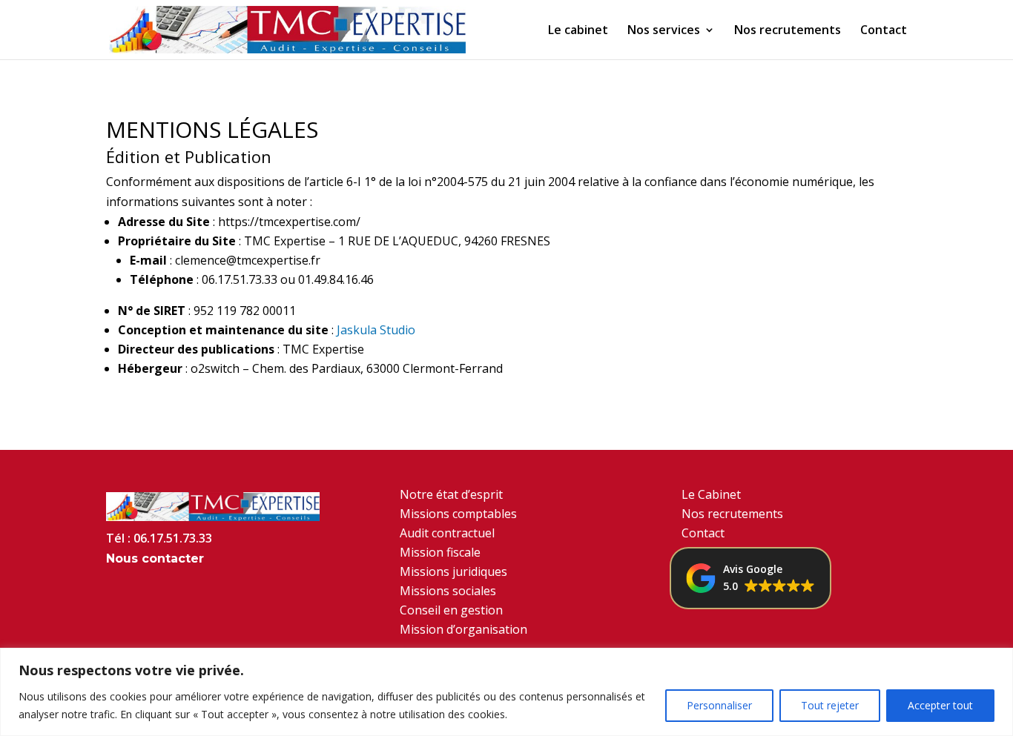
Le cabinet (578, 31)
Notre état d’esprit (451, 494)
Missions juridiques (453, 571)
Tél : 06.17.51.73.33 (159, 538)
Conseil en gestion (451, 610)
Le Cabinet (711, 494)
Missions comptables (458, 513)
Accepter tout (940, 705)
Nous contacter (155, 558)
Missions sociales (448, 591)
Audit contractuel (447, 533)
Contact (883, 31)
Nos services (663, 31)
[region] (506, 692)
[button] (750, 578)
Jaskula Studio (376, 330)
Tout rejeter (830, 705)
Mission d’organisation (463, 629)
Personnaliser (719, 705)
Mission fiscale (440, 552)
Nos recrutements (787, 31)
